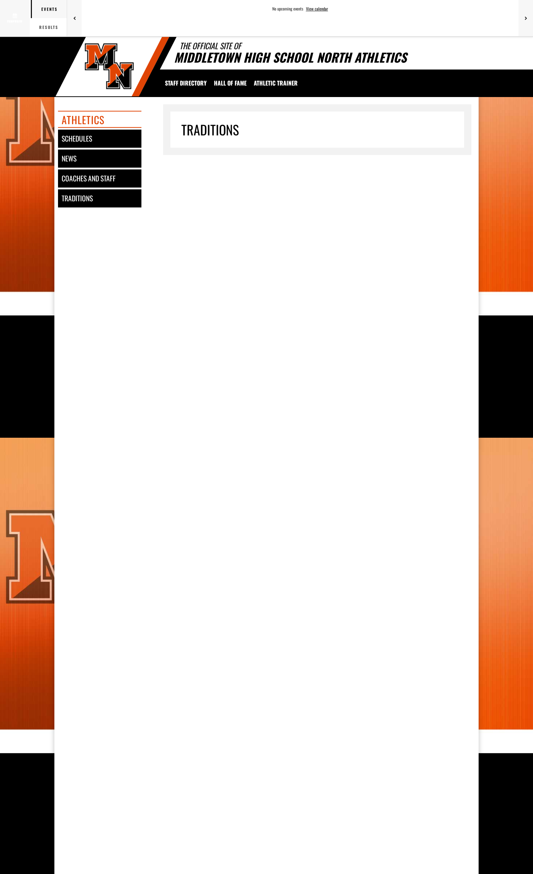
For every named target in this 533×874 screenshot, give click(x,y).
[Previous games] (74, 18)
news (69, 158)
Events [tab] (49, 9)
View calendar (317, 9)
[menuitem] (185, 83)
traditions (77, 198)
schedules (77, 138)
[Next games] (525, 18)
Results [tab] (48, 27)
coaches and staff (89, 178)
